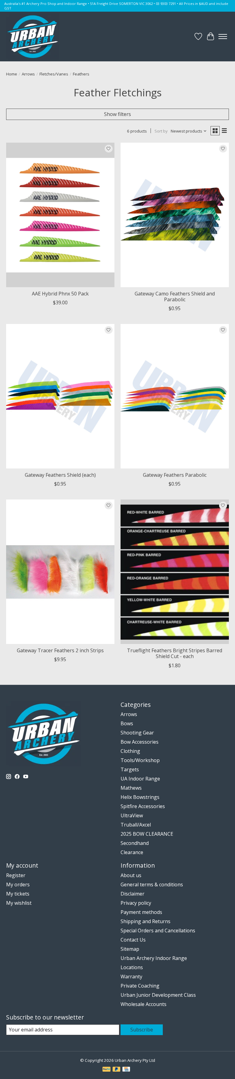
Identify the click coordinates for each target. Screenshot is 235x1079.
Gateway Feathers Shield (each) (60, 475)
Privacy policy (136, 903)
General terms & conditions (152, 884)
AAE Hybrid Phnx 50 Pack (60, 293)
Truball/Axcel (136, 824)
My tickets (17, 893)
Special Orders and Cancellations (158, 930)
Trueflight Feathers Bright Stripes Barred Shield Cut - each (174, 653)
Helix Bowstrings (140, 797)
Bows (127, 723)
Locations (132, 967)
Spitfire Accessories (143, 806)
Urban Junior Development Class (158, 995)
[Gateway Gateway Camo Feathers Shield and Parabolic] (175, 215)
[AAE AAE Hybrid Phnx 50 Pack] (60, 215)
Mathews (131, 787)
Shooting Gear (137, 732)
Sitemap (130, 949)
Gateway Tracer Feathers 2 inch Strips (60, 650)
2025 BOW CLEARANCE (147, 833)
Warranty (131, 976)
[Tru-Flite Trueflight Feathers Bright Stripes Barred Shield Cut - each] (175, 571)
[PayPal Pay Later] (117, 1070)
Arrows (28, 74)
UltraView (132, 815)
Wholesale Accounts (143, 1004)
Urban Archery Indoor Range (154, 958)
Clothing (130, 751)
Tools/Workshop (140, 760)
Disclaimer (132, 893)
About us (131, 875)
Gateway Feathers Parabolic (175, 475)
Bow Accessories (140, 741)
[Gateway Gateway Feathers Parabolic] (175, 396)
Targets (130, 769)
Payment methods (141, 912)
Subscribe (141, 1029)
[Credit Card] (126, 1070)
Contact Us (133, 939)
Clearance (132, 852)
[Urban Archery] (32, 36)
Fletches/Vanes (53, 74)
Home (11, 74)
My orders (18, 884)
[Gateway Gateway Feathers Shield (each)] (60, 396)
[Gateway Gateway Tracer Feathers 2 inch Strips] (60, 571)
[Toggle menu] (223, 36)
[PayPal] (106, 1070)
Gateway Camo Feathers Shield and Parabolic (175, 296)
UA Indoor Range (140, 778)
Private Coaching (140, 985)
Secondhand (135, 843)
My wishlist (19, 903)
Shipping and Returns (145, 921)
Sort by (161, 131)
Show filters (117, 114)
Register (15, 875)
